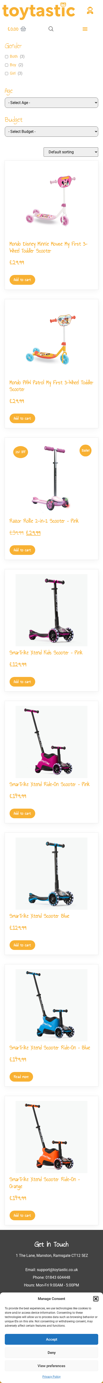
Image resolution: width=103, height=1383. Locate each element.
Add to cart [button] (22, 280)
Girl (13, 73)
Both (14, 56)
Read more (21, 1077)
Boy (13, 65)
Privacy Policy (51, 1376)
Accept (51, 1339)
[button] (95, 1298)
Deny (52, 1353)
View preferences (51, 1366)
